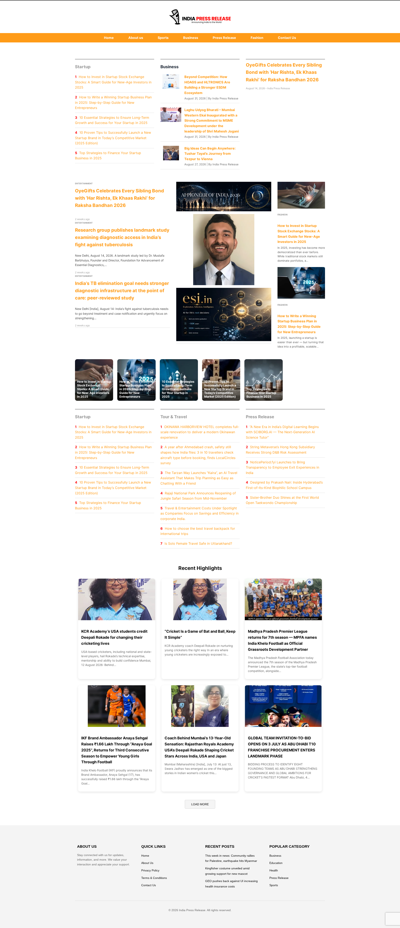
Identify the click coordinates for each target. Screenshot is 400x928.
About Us (147, 863)
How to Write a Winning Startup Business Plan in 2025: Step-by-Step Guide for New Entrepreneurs (113, 102)
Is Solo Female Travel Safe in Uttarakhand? (198, 543)
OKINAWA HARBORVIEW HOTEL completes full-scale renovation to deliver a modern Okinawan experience (199, 432)
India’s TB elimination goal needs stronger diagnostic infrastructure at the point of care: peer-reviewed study (122, 291)
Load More (200, 804)
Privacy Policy (150, 870)
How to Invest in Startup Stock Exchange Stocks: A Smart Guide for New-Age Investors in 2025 (113, 82)
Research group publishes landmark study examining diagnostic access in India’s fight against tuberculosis (122, 237)
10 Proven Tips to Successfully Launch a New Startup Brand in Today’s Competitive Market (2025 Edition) (113, 137)
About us (135, 38)
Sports (163, 38)
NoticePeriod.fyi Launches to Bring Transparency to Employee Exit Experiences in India (282, 467)
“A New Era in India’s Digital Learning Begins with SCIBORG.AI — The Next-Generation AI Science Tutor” (282, 432)
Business (190, 38)
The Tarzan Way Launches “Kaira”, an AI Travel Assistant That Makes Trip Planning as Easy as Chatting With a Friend (198, 478)
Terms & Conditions (154, 878)
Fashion (257, 38)
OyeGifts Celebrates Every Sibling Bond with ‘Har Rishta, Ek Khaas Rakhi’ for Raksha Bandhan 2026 (284, 72)
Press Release (224, 38)
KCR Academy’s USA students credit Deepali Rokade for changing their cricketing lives (114, 637)
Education (275, 863)
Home (109, 38)
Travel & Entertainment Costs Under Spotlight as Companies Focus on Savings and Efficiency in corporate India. (199, 513)
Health (273, 870)
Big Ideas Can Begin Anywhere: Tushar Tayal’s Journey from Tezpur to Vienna (210, 153)
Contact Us (287, 38)
